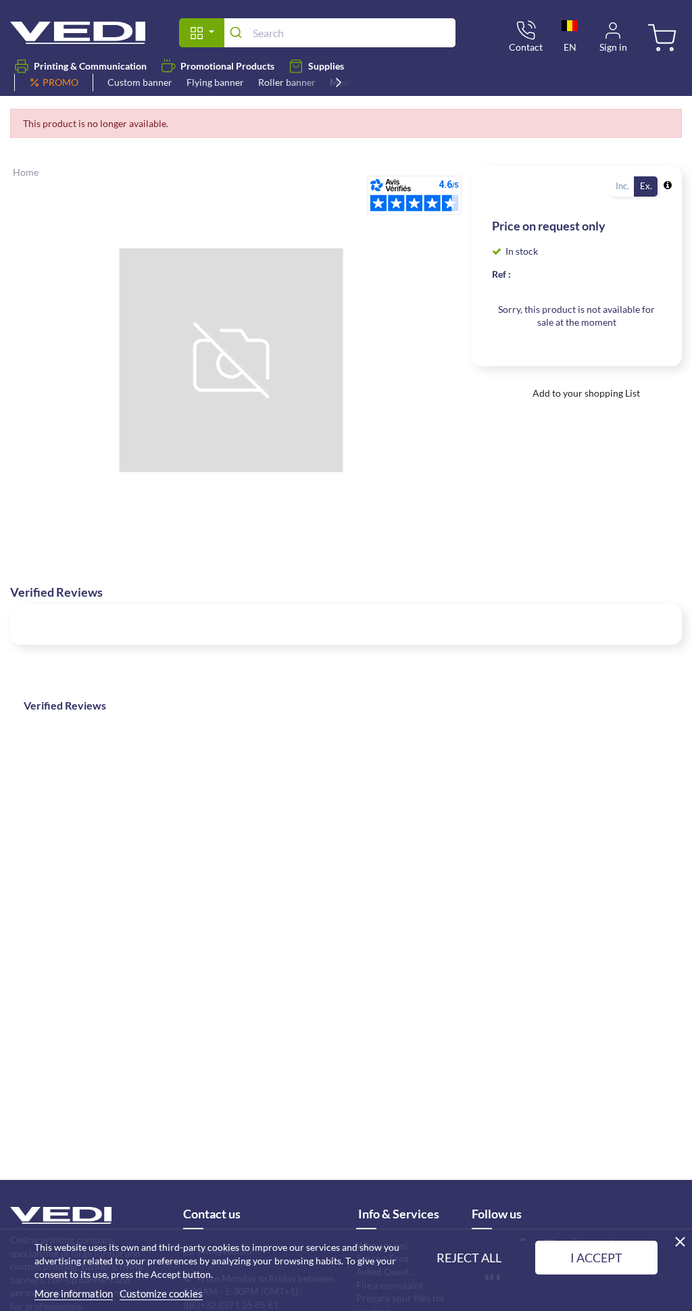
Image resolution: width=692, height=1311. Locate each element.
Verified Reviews (65, 705)
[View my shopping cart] (660, 38)
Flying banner (215, 82)
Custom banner (139, 82)
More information (73, 1293)
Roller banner (287, 82)
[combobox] (339, 32)
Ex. (646, 185)
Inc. (622, 185)
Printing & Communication (90, 66)
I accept (596, 1257)
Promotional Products (227, 66)
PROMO (60, 82)
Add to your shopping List (585, 393)
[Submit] (238, 32)
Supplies (326, 66)
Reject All (469, 1257)
